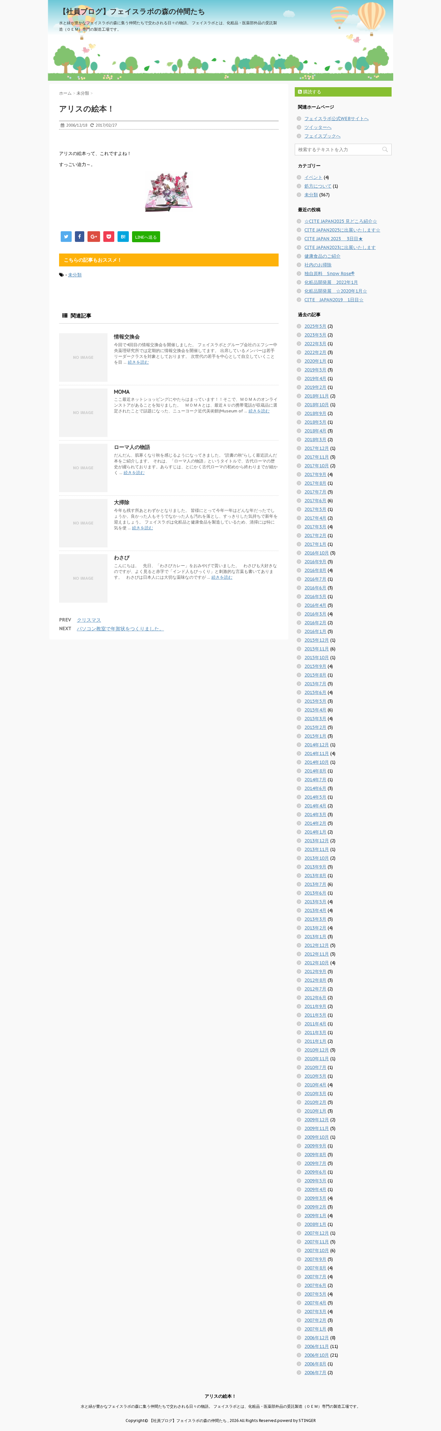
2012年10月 (316, 963)
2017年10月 (316, 466)
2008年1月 (315, 1224)
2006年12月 (316, 1338)
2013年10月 (316, 858)
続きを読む (138, 362)
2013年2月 (315, 928)
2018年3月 (315, 439)
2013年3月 (315, 919)
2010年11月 (316, 1059)
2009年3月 (315, 1198)
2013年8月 (315, 875)
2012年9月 (315, 971)
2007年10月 (316, 1250)
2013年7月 (315, 884)
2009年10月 (316, 1137)
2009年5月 (315, 1181)
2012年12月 (316, 945)
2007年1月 (315, 1329)
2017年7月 (315, 492)
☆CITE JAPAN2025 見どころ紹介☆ (340, 221)
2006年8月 (315, 1364)
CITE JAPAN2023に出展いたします (340, 247)
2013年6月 (315, 893)
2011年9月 (315, 1006)
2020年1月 (315, 361)
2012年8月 (315, 980)
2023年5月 (315, 335)
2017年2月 (315, 535)
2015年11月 (316, 649)
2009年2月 (315, 1207)
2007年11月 (316, 1242)
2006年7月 (315, 1372)
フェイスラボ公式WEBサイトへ (336, 118)
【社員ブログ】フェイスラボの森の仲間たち (132, 11)
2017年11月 (316, 457)
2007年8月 (315, 1268)
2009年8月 (315, 1154)
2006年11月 (316, 1346)
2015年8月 (315, 675)
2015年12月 (316, 640)
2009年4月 (315, 1189)
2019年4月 (315, 378)
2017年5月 (315, 509)
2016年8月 (315, 570)
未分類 (75, 275)
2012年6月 (315, 998)
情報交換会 (127, 336)
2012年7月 (315, 989)
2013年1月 (315, 936)
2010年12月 (316, 1050)
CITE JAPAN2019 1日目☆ (334, 300)
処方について (318, 186)
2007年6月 (315, 1285)
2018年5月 (315, 422)
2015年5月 (315, 701)
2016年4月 (315, 605)
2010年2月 (315, 1102)
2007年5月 (315, 1294)
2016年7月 (315, 579)
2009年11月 (316, 1128)
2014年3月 (315, 814)
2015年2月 (315, 727)
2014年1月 (315, 832)
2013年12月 (316, 841)
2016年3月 (315, 614)
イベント (313, 177)
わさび (121, 557)
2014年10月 (316, 762)
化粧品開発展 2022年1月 (331, 282)
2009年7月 (315, 1163)
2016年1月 (315, 631)
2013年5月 (315, 902)
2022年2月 (315, 352)
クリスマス (89, 620)
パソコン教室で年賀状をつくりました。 (120, 629)
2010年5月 (315, 1076)
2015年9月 (315, 666)
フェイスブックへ (322, 136)
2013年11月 (316, 849)
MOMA (121, 392)
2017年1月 (315, 544)
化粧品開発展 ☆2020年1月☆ (335, 291)
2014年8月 (315, 771)
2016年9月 (315, 562)
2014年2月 (315, 823)
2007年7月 (315, 1277)
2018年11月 (316, 396)
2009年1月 (315, 1215)
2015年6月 (315, 692)
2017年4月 (315, 518)
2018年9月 (315, 413)
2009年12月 (316, 1120)
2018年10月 (316, 405)
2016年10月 (316, 553)
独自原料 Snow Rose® (329, 273)
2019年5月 (315, 370)
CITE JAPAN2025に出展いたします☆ (342, 230)
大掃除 (121, 502)
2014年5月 (315, 797)
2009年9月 (315, 1146)
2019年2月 (315, 387)
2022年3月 (315, 344)
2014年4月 (315, 806)
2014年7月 (315, 780)
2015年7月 (315, 684)
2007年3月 (315, 1311)
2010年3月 (315, 1093)
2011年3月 (315, 1032)
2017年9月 (315, 474)
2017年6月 (315, 500)
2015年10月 (316, 657)
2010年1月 (315, 1111)
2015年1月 (315, 736)
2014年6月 (315, 788)
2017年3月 (315, 527)
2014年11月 (316, 753)
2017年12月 (316, 448)
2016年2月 (315, 623)
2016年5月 (315, 596)
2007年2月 (315, 1320)
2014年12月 (316, 745)
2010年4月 (315, 1085)
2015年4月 (315, 710)
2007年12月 (316, 1233)
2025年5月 (315, 326)
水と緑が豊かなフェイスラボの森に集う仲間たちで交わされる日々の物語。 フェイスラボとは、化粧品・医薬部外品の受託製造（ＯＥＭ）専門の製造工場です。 (221, 1406)
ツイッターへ (318, 127)
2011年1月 (315, 1041)
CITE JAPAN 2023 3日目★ (333, 239)
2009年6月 (315, 1172)
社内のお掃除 (318, 265)
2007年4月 (315, 1303)
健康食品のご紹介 (322, 256)
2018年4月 (315, 431)
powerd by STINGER (296, 1420)
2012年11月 (316, 954)
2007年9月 (315, 1259)
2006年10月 (316, 1355)
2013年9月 (315, 867)
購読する (311, 92)
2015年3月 (315, 718)
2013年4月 (315, 910)
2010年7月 (315, 1067)
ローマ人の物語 (132, 447)
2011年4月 (315, 1024)
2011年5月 (315, 1015)
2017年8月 (315, 483)
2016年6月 (315, 588)
